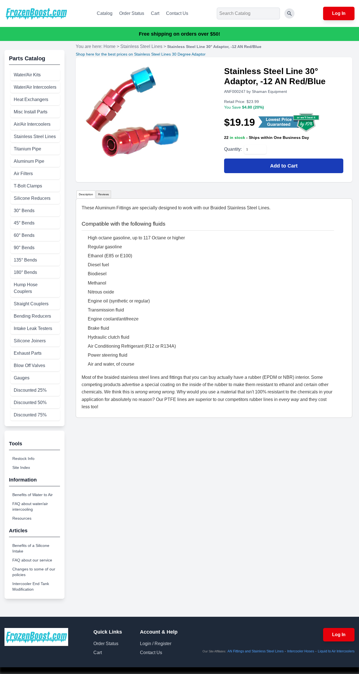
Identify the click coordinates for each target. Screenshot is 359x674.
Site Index (21, 467)
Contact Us (177, 13)
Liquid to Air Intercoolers (336, 651)
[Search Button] (289, 13)
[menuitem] (35, 75)
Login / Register (155, 643)
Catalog (104, 13)
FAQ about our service (32, 560)
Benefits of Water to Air (32, 494)
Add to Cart (284, 166)
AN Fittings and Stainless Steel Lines (255, 651)
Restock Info (23, 458)
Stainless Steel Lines (141, 46)
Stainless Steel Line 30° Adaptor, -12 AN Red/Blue (214, 46)
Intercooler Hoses (300, 651)
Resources (21, 518)
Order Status (131, 13)
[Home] (36, 13)
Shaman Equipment (269, 91)
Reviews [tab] (103, 194)
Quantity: (233, 149)
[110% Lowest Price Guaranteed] (289, 122)
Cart (155, 13)
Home (109, 46)
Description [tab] (86, 194)
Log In (339, 13)
